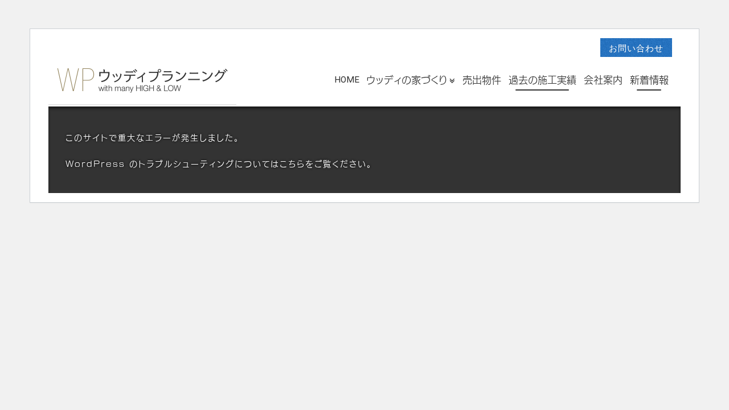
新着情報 (649, 80)
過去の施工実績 (542, 80)
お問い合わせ (636, 48)
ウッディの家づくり (406, 80)
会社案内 (603, 80)
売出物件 (481, 80)
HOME (346, 79)
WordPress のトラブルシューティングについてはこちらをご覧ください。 (218, 164)
